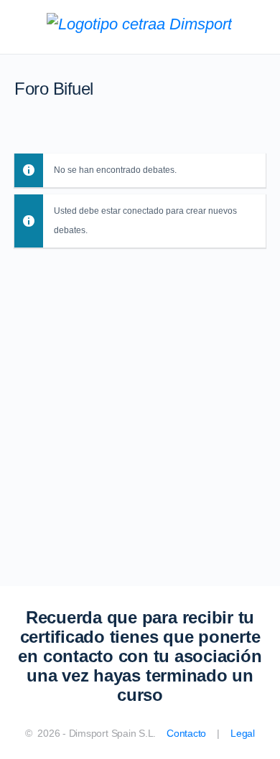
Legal (242, 733)
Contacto (186, 733)
